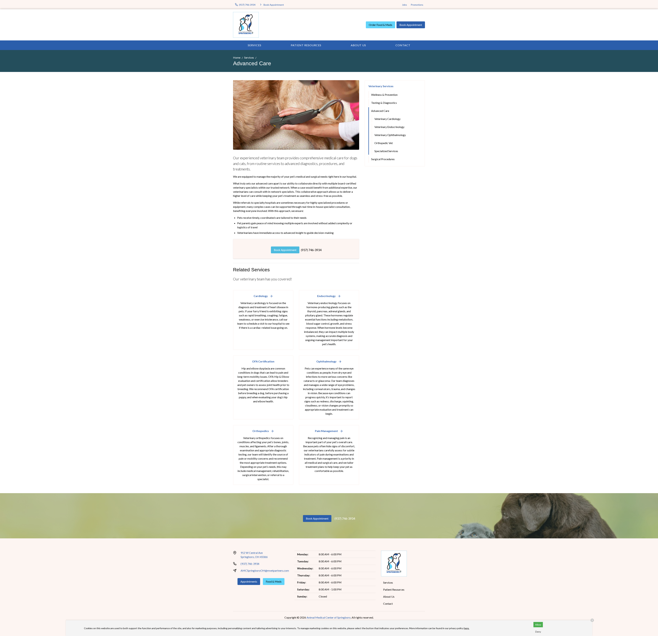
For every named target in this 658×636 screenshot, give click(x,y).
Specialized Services (386, 151)
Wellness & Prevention (384, 94)
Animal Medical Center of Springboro (329, 617)
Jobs (404, 4)
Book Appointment (410, 24)
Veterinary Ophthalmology (390, 135)
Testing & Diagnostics (384, 102)
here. (466, 628)
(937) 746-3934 (311, 250)
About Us (358, 45)
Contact (402, 45)
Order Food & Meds (380, 24)
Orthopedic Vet (383, 143)
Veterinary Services (380, 86)
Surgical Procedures (383, 159)
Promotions (417, 4)
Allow (538, 624)
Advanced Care (380, 110)
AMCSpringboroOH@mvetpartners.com (265, 570)
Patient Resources (306, 45)
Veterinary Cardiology (387, 118)
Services (254, 45)
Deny (538, 631)
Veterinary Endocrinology (389, 126)
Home (236, 57)
